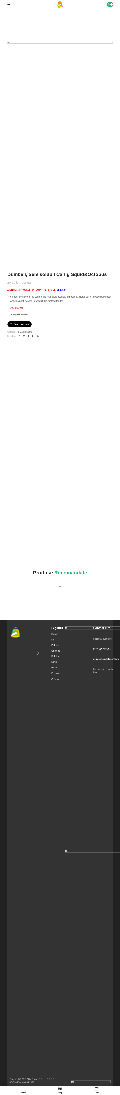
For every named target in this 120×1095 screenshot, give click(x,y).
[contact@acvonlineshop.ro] (94, 654)
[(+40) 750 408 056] (94, 644)
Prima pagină (13, 18)
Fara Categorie (29, 18)
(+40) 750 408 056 (102, 649)
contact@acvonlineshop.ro (106, 659)
